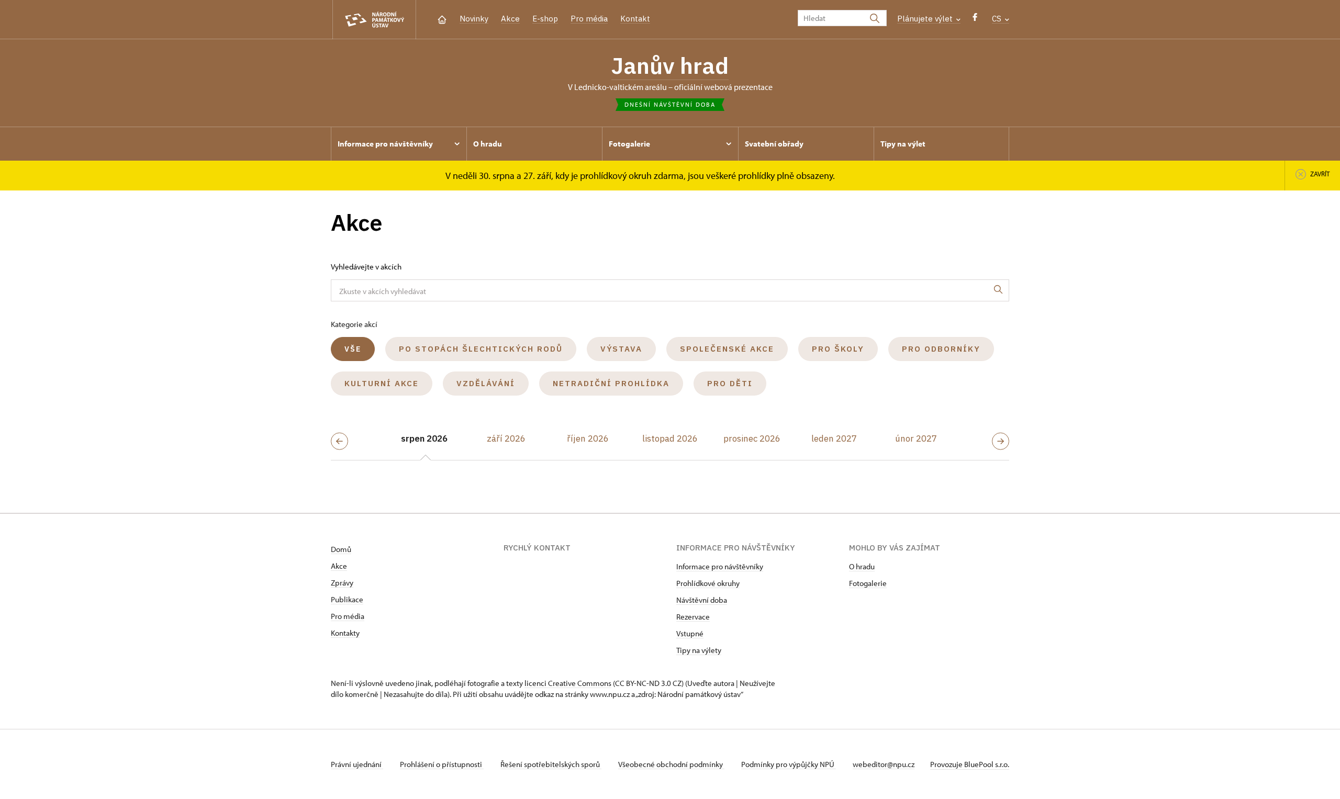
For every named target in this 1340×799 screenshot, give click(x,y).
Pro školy (838, 349)
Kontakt (635, 19)
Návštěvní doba (701, 600)
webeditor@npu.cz (883, 764)
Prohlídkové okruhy (708, 583)
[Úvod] (442, 19)
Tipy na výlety (698, 650)
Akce (510, 19)
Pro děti (730, 383)
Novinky (474, 19)
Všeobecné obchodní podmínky (671, 764)
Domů (341, 549)
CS (997, 19)
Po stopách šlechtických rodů (481, 349)
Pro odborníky (941, 349)
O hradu (862, 566)
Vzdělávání (485, 383)
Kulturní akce (381, 383)
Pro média (589, 19)
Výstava (621, 349)
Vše (352, 349)
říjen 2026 (588, 438)
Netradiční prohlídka (611, 383)
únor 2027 (916, 438)
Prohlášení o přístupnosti (442, 764)
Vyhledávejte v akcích (366, 267)
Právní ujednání (357, 764)
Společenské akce (727, 349)
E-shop (545, 19)
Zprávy (342, 583)
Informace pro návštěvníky (719, 566)
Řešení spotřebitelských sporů (550, 764)
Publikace (347, 599)
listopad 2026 (670, 438)
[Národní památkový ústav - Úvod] (374, 19)
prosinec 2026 (751, 438)
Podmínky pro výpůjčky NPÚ (788, 764)
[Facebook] (975, 19)
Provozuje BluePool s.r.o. (969, 764)
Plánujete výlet (926, 19)
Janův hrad (670, 65)
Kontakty (345, 633)
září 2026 (506, 438)
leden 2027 (834, 438)
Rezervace (693, 617)
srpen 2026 (424, 438)
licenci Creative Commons (567, 683)
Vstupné (690, 633)
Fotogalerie (868, 583)
